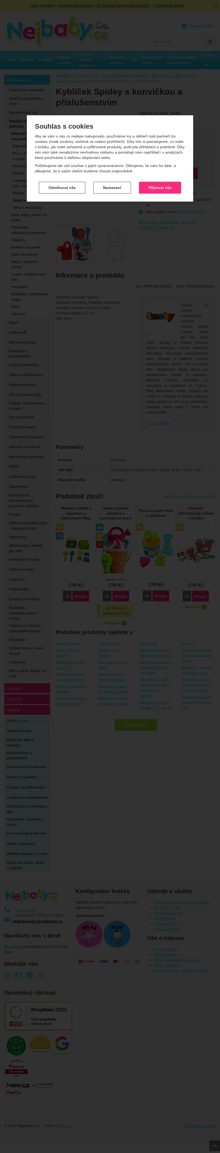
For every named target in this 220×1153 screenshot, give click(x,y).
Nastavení (112, 187)
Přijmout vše (160, 187)
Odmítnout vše (62, 187)
